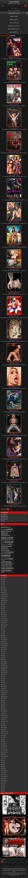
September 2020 (4, 721)
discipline (25, 152)
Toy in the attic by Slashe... (14, 480)
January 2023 (4, 663)
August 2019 (3, 735)
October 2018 (3, 754)
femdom (2, 553)
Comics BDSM (14, 1)
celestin (18, 105)
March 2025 (3, 612)
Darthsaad (21, 152)
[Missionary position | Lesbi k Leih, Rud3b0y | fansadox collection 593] (14, 164)
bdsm (3, 531)
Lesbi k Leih (18, 176)
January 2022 (4, 688)
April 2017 (3, 791)
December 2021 (4, 690)
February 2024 (4, 639)
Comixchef (18, 458)
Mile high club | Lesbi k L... (14, 197)
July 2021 (3, 700)
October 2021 (3, 694)
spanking (10, 568)
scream (10, 565)
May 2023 (3, 655)
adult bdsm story (8, 105)
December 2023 (4, 643)
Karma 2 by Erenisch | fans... (14, 291)
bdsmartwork (5, 535)
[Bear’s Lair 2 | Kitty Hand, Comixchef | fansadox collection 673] (14, 70)
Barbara (4, 152)
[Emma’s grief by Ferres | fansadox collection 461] (14, 329)
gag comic (16, 58)
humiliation (20, 58)
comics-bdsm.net (14, 22)
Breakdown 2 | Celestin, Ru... (14, 103)
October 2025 (3, 598)
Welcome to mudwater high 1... (13, 433)
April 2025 (3, 610)
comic (10, 544)
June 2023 (3, 653)
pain (25, 176)
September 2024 (4, 624)
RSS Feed (10, 10)
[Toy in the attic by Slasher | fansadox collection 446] (14, 470)
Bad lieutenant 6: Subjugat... (14, 362)
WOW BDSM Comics (14, 13)
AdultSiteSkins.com (15, 875)
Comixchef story (13, 82)
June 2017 (3, 786)
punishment (6, 562)
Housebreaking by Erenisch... (14, 386)
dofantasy (15, 294)
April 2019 (3, 741)
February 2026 (4, 590)
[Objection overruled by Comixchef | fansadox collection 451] (14, 446)
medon (8, 556)
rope (6, 564)
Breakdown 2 (13, 105)
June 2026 (3, 581)
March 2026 (3, 588)
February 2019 (4, 745)
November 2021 (4, 692)
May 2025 (3, 608)
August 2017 (3, 782)
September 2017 (4, 780)
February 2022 (4, 686)
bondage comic (19, 435)
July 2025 (3, 604)
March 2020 (3, 725)
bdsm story (11, 539)
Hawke (9, 553)
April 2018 (3, 766)
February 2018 (4, 770)
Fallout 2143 (16, 223)
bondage (11, 152)
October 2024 (3, 622)
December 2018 (4, 750)
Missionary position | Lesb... (14, 174)
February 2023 (4, 661)
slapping (7, 566)
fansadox (21, 317)
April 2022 (3, 682)
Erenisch (19, 294)
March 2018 (3, 768)
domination (4, 552)
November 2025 (4, 596)
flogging (6, 553)
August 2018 (3, 758)
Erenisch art (23, 294)
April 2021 (3, 706)
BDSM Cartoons (14, 19)
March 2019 (3, 743)
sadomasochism (4, 565)
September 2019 (4, 733)
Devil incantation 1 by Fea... (14, 409)
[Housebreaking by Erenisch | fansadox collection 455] (14, 376)
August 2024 (3, 627)
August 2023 (3, 649)
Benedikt (2, 542)
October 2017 (3, 778)
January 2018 (4, 772)
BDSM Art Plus (14, 16)
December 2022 (4, 665)
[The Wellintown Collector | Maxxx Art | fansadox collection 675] (14, 46)
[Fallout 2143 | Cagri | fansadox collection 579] (14, 211)
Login (15, 8)
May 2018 (3, 764)
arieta (6, 364)
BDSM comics (4, 516)
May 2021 (3, 704)
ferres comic (19, 129)
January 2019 (4, 748)
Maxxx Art (24, 58)
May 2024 (3, 633)
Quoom (3, 520)
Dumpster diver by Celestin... (14, 268)
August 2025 (3, 602)
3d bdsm (5, 527)
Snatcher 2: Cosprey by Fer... (14, 315)
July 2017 (3, 784)
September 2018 (4, 756)
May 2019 (3, 739)
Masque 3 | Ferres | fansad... (14, 127)
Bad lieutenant (10, 364)
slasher (10, 566)
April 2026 (3, 585)
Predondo (3, 560)
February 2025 (4, 614)
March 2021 (3, 709)
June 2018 (3, 762)
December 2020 (4, 715)
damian (17, 152)
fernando (25, 317)
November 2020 (4, 717)
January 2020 (4, 729)
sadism (10, 564)
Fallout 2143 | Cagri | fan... (14, 221)
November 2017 (4, 776)
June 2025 (3, 606)
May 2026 (3, 583)
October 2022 (3, 670)
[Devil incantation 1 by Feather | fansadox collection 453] (14, 399)
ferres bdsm (14, 129)
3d (2, 527)
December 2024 (4, 618)
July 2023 (3, 651)
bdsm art (4, 317)
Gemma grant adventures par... (13, 244)
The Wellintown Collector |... (14, 56)
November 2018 (4, 752)
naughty (22, 176)
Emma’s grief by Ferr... (14, 339)
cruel (14, 152)
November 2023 (4, 645)
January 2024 (4, 641)
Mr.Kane (3, 558)
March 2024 (3, 637)
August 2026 (3, 577)
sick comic (3, 566)
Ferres (10, 129)
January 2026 (4, 592)
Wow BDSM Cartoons (14, 29)
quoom (3, 564)
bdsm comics (11, 411)
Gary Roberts (4, 518)
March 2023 (3, 659)
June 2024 (3, 631)
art (5, 529)
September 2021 (4, 696)
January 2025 (4, 616)
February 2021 (4, 711)
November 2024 (4, 620)
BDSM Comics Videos (14, 25)
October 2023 (3, 647)
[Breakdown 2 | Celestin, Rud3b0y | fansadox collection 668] (14, 93)
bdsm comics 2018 (8, 270)
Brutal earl (11, 505)
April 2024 (3, 635)
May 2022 (3, 680)
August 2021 (3, 698)
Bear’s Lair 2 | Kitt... (14, 80)
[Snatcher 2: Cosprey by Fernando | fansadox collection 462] (14, 305)
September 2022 (4, 672)
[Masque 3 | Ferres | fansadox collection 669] (14, 117)
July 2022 (3, 676)
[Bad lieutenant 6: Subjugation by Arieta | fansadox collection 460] (14, 352)
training (2, 572)
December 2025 (4, 594)
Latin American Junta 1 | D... (14, 150)
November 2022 (4, 668)
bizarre (8, 152)
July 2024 (3, 629)
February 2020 (4, 727)
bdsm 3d (8, 531)
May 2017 (3, 789)
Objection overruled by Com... (14, 456)
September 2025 (4, 600)
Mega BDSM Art (14, 32)
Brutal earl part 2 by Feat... (14, 503)
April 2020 (3, 723)
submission (6, 570)
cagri (8, 223)
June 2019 (3, 737)
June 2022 (3, 678)
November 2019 (4, 731)
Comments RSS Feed (16, 10)
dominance (11, 58)
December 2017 (4, 774)
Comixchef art (23, 458)
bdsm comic (6, 58)
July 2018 (3, 760)
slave (3, 568)
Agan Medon (4, 514)
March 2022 (3, 684)
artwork (9, 529)
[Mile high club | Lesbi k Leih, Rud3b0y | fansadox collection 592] (14, 188)
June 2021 (3, 702)
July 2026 (3, 579)
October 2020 (3, 719)
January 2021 (4, 713)
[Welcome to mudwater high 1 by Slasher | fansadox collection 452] (14, 423)
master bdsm (4, 556)
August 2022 (3, 674)
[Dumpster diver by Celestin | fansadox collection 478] (14, 258)
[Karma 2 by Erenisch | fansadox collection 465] (14, 282)
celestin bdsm (22, 105)
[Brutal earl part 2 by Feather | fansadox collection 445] (14, 494)
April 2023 (3, 657)
